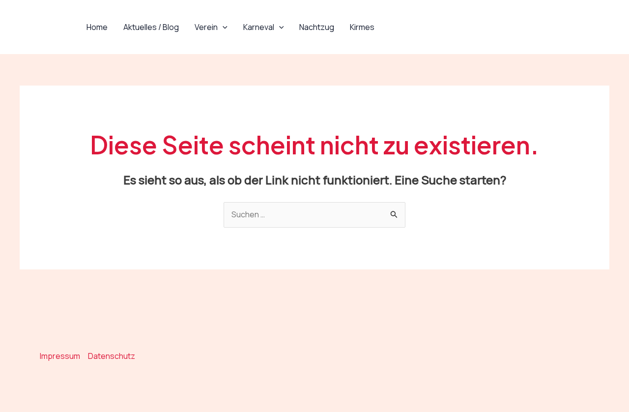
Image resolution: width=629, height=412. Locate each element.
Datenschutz (111, 356)
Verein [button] (206, 27)
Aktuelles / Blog (151, 27)
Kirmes (362, 27)
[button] (223, 27)
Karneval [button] (258, 27)
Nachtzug (316, 27)
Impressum (60, 356)
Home (97, 27)
